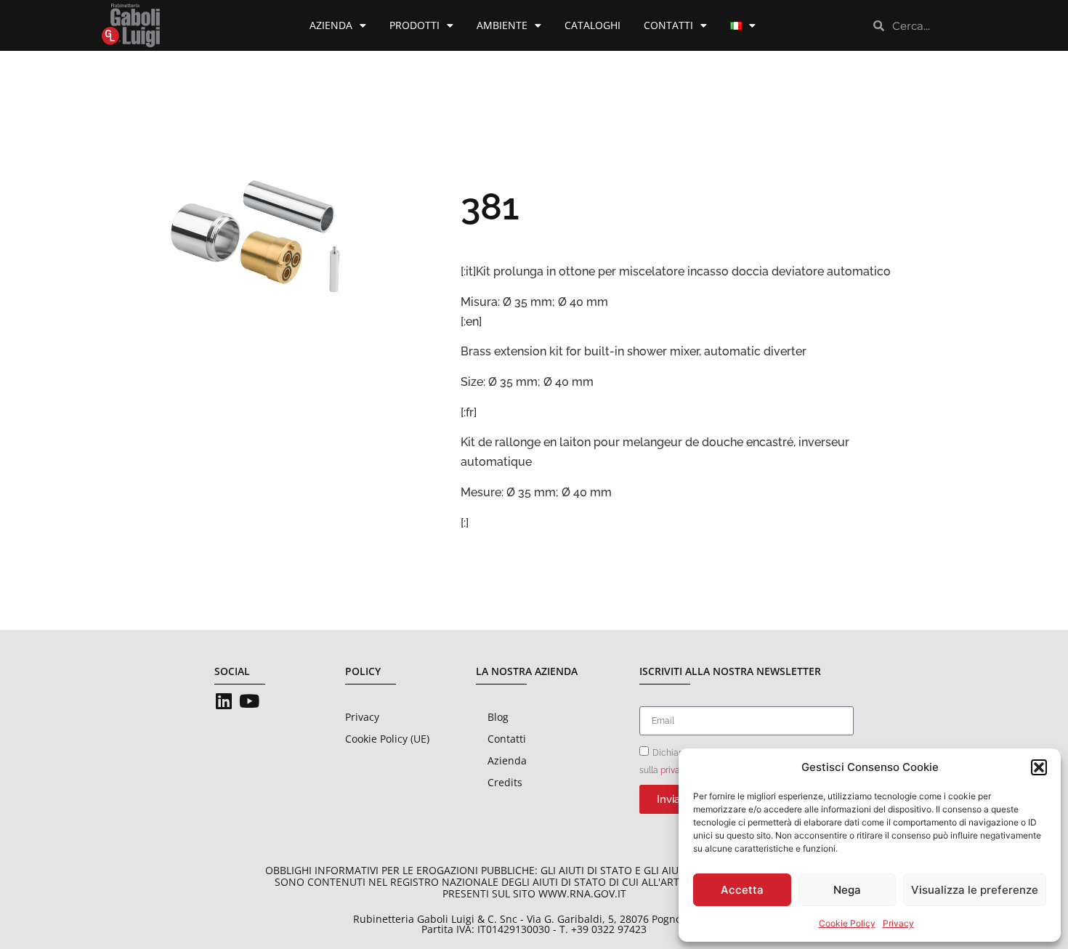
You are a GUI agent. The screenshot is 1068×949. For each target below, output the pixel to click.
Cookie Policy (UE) (387, 739)
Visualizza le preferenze (974, 890)
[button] (1039, 767)
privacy (675, 770)
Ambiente (502, 25)
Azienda (331, 25)
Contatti (668, 25)
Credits (505, 782)
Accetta (742, 890)
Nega (847, 890)
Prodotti (414, 25)
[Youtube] (249, 701)
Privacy (898, 923)
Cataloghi (592, 25)
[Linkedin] (223, 701)
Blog (498, 717)
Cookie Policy (847, 923)
